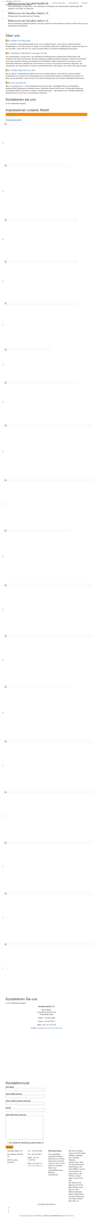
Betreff (8, 1108)
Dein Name (10, 1087)
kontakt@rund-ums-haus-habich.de (49, 1028)
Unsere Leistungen (58, 3)
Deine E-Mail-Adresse (14, 1094)
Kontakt (84, 3)
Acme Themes (68, 1215)
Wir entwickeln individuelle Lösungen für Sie (27, 53)
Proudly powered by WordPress (31, 1215)
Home (36, 3)
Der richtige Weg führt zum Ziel (21, 70)
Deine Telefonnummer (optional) (18, 1101)
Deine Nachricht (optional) (16, 1115)
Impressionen (73, 3)
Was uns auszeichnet (16, 82)
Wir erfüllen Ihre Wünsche (18, 40)
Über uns (45, 3)
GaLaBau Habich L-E (13, 1)
